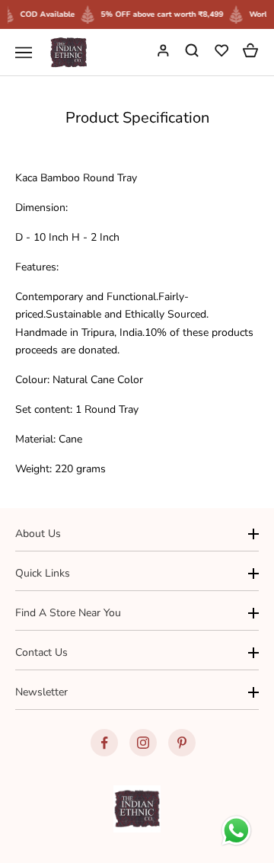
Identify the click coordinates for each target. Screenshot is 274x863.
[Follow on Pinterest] (182, 742)
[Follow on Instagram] (143, 742)
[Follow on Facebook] (104, 742)
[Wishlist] (223, 52)
